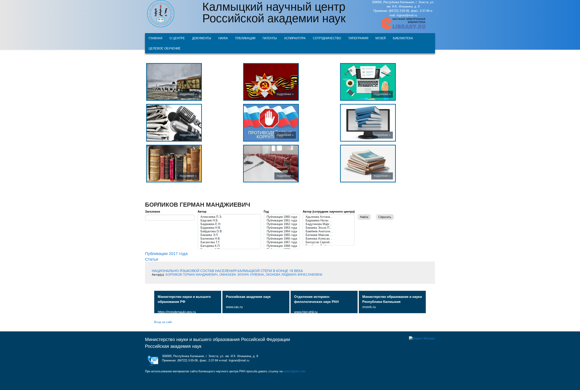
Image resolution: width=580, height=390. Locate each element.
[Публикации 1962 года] (281, 224)
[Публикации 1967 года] (281, 242)
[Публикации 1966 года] (281, 238)
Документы (201, 38)
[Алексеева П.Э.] (229, 217)
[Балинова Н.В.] (229, 238)
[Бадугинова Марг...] (328, 224)
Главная (155, 38)
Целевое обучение (165, 48)
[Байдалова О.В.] (229, 231)
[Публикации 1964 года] (281, 231)
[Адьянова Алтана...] (328, 217)
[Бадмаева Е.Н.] (229, 224)
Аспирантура (295, 38)
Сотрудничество (327, 38)
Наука (223, 38)
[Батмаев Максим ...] (328, 235)
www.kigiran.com (294, 371)
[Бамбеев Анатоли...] (328, 231)
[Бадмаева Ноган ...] (328, 220)
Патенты (270, 38)
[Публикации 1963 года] (281, 228)
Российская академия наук (173, 346)
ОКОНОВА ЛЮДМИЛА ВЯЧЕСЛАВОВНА (294, 274)
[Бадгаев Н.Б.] (229, 220)
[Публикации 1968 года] (281, 246)
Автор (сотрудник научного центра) (329, 211)
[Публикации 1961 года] (281, 220)
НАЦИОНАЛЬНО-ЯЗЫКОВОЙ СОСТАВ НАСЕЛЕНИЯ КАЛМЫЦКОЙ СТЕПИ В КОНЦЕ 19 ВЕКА (227, 270)
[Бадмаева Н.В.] (229, 228)
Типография (358, 38)
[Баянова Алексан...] (328, 238)
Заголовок (152, 211)
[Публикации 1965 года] (281, 235)
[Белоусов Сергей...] (328, 242)
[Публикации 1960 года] (281, 217)
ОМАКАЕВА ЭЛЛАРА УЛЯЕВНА (241, 274)
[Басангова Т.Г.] (229, 242)
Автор (202, 211)
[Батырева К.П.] (229, 246)
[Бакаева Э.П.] (229, 235)
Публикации (245, 38)
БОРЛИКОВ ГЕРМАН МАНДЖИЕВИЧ (192, 274)
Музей (380, 38)
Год (266, 211)
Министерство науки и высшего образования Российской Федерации (217, 339)
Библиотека (403, 38)
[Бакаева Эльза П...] (328, 228)
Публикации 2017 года (166, 253)
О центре (177, 38)
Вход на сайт (163, 322)
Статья (151, 259)
